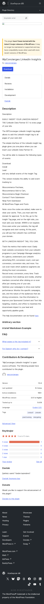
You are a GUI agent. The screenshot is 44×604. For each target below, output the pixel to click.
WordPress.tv (9, 544)
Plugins (26, 520)
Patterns (26, 525)
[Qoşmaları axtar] (26, 18)
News (4, 517)
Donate (27, 540)
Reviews (8, 83)
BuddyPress (8, 563)
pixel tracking (27, 417)
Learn (4, 532)
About (4, 513)
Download (8, 69)
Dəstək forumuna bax (11, 478)
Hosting (5, 520)
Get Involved (28, 532)
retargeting (37, 417)
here (36, 316)
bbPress (6, 559)
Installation (9, 89)
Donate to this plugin (11, 499)
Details (7, 78)
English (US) (37, 407)
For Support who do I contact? (15, 349)
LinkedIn (38, 412)
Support (5, 536)
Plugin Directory (8, 10)
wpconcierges (11, 63)
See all (39, 462)
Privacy (5, 525)
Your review (7, 462)
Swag (26, 544)
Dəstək (7, 101)
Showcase (27, 513)
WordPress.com (10, 551)
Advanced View (8, 423)
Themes (26, 517)
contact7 (30, 412)
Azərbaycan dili (14, 573)
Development (10, 95)
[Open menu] (40, 3)
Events (26, 536)
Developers (7, 540)
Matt (5, 555)
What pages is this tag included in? (16, 342)
